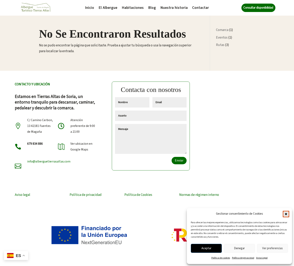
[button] (286, 214)
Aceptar (206, 248)
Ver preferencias (272, 248)
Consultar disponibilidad (258, 8)
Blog (152, 8)
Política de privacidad (243, 258)
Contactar (200, 8)
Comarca (222, 30)
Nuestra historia (174, 8)
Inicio (89, 8)
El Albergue (108, 8)
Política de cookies (220, 258)
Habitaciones (133, 8)
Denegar (239, 248)
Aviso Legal (262, 258)
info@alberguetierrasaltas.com (48, 161)
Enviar (179, 160)
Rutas (220, 45)
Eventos (222, 37)
